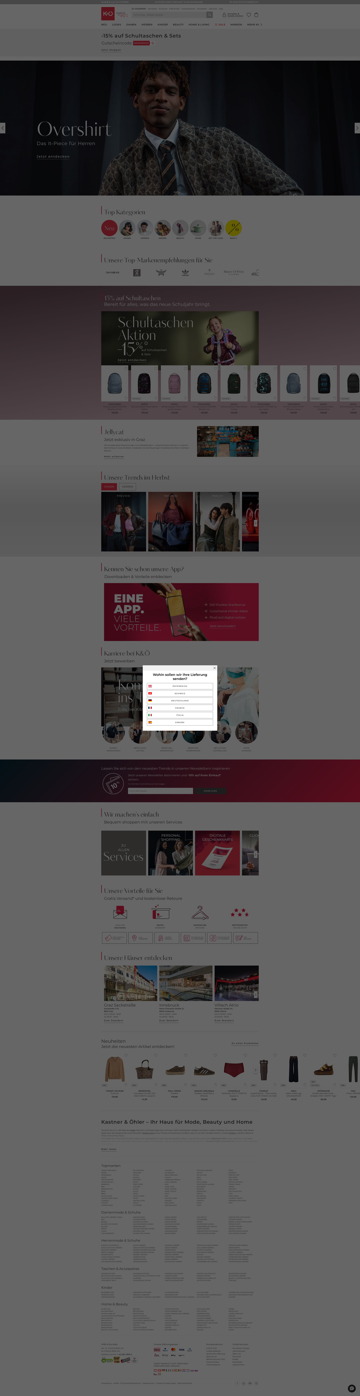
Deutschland (180, 700)
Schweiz (180, 693)
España (180, 722)
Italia (180, 715)
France (180, 708)
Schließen (214, 668)
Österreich (180, 686)
